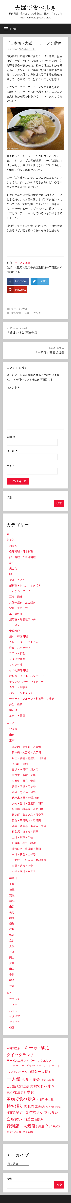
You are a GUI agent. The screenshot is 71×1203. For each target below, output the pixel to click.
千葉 (12, 884)
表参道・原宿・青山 (24, 780)
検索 (9, 497)
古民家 (50, 1079)
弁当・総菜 (15, 704)
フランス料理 (17, 653)
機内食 (13, 710)
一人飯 (26, 313)
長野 (12, 912)
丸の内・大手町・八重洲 (26, 746)
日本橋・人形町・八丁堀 (26, 752)
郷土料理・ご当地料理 (22, 557)
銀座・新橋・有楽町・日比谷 (29, 758)
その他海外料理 (18, 670)
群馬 (12, 901)
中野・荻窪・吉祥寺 (24, 854)
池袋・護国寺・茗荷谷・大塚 (29, 826)
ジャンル (12, 539)
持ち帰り (15, 1106)
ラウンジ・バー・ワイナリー (26, 681)
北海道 (13, 729)
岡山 (12, 957)
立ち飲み (37, 1119)
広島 (12, 963)
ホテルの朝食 (27, 1072)
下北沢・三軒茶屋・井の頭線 (29, 860)
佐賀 (12, 985)
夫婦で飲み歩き (16, 1092)
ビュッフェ (33, 1066)
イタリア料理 (17, 659)
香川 (12, 974)
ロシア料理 (15, 664)
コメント (13, 387)
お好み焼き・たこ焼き (22, 602)
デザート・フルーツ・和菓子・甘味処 (31, 698)
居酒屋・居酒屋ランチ (22, 619)
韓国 (12, 1027)
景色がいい (42, 1106)
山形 (12, 734)
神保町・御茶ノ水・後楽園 (28, 814)
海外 (9, 992)
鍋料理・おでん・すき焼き (25, 585)
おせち (13, 545)
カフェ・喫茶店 (18, 687)
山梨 (12, 906)
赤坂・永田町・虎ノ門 (25, 769)
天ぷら (13, 568)
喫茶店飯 (23, 1086)
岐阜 (12, 929)
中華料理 (14, 630)
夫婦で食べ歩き (36, 7)
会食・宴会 (31, 1079)
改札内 (29, 1106)
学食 (30, 1092)
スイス (13, 1010)
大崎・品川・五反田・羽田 (28, 803)
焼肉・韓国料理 (18, 636)
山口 (12, 968)
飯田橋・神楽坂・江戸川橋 (28, 809)
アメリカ (14, 1022)
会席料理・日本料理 (21, 551)
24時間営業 (13, 1048)
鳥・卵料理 (15, 613)
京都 (12, 940)
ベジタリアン (12, 1072)
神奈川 (13, 878)
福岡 (12, 980)
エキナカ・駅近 (35, 1047)
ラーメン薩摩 (22, 262)
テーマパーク (15, 1066)
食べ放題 (23, 1132)
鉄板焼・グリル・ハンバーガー (27, 676)
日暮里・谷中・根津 (24, 843)
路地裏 (40, 1126)
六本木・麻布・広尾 (24, 775)
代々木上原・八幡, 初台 (26, 797)
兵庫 (12, 951)
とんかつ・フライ (19, 591)
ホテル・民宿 (17, 715)
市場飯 (40, 1099)
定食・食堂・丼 (18, 608)
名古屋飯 (12, 1086)
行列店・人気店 (21, 1125)
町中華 (24, 1112)
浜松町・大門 (20, 763)
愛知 (12, 923)
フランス (14, 999)
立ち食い (51, 1112)
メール (12, 451)
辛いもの (52, 1126)
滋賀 (12, 934)
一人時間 (44, 1072)
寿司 (12, 562)
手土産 (49, 1099)
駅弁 (30, 1131)
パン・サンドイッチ (21, 693)
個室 (43, 1079)
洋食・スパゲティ (19, 647)
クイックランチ (20, 1055)
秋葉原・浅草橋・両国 (25, 831)
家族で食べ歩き (21, 1098)
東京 (12, 740)
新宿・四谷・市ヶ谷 (24, 786)
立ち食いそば (18, 1119)
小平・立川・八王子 (24, 871)
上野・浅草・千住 (22, 837)
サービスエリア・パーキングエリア (29, 1060)
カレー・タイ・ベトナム (23, 642)
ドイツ (13, 1005)
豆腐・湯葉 (15, 596)
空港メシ (36, 1112)
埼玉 (12, 889)
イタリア (14, 1016)
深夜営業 (16, 313)
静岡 (12, 917)
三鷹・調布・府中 (22, 865)
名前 (11, 436)
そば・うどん (17, 579)
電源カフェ (12, 1132)
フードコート (51, 1066)
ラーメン (16, 308)
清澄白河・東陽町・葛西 (26, 848)
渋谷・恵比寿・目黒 (24, 792)
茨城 (12, 895)
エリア (11, 722)
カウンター (37, 313)
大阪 (24, 308)
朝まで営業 (56, 1107)
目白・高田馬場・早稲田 (26, 820)
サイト (11, 465)
